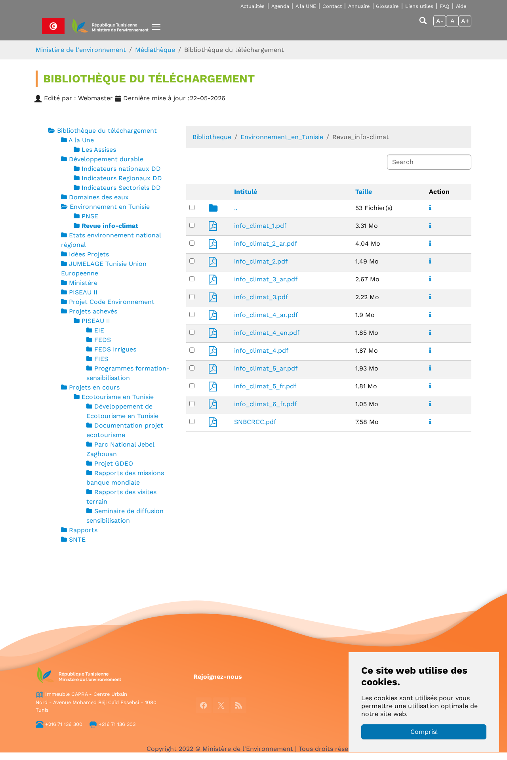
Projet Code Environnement (111, 302)
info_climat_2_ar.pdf (265, 243)
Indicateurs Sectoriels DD (121, 187)
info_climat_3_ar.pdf (265, 279)
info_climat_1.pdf (260, 225)
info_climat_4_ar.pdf (266, 315)
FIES (101, 359)
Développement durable (106, 159)
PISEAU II (83, 292)
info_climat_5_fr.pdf (265, 386)
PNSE (90, 216)
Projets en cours (94, 387)
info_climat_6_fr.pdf (265, 404)
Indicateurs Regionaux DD (122, 178)
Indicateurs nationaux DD (121, 168)
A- (440, 21)
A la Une (81, 140)
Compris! (424, 731)
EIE (99, 330)
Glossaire (387, 6)
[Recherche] (423, 24)
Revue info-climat (110, 225)
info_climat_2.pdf (261, 261)
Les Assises (99, 149)
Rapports (83, 530)
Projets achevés (93, 311)
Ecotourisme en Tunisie (118, 397)
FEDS (102, 340)
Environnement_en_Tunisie (281, 137)
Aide (461, 6)
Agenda (280, 6)
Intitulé (245, 191)
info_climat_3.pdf (261, 297)
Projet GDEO (113, 463)
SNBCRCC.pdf (255, 422)
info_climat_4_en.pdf (266, 332)
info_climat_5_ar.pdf (265, 368)
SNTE (77, 539)
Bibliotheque (212, 137)
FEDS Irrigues (115, 349)
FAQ (445, 6)
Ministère (83, 282)
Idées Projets (89, 254)
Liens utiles (419, 6)
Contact (332, 6)
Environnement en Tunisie (110, 206)
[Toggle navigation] (156, 27)
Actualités (252, 6)
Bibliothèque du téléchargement (107, 130)
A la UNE (305, 6)
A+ (465, 21)
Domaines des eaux (99, 197)
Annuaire (359, 6)
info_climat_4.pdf (261, 350)
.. (235, 208)
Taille (363, 191)
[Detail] (430, 208)
